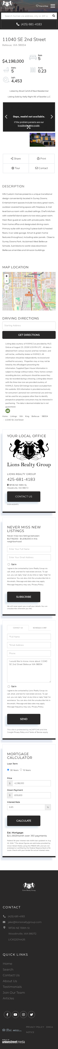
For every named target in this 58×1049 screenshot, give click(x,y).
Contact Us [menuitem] (11, 975)
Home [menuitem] (7, 963)
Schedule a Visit (40, 628)
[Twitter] (31, 1014)
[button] (53, 16)
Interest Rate (13, 802)
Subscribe (23, 596)
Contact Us (23, 496)
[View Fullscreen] (6, 287)
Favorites (43, 6)
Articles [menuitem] (8, 998)
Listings (13, 416)
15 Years (27, 770)
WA (21, 416)
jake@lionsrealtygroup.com (25, 922)
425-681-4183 (21, 479)
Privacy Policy (37, 584)
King (27, 416)
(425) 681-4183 (31, 24)
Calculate (23, 820)
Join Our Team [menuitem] (14, 992)
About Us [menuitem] (10, 981)
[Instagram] (23, 1014)
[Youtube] (15, 1014)
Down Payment (15, 790)
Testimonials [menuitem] (12, 987)
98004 (45, 416)
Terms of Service (35, 732)
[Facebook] (7, 1014)
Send (23, 719)
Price (9, 778)
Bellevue (35, 416)
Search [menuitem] (8, 969)
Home (5, 416)
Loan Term (12, 763)
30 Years (14, 770)
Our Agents (12, 504)
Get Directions (29, 334)
